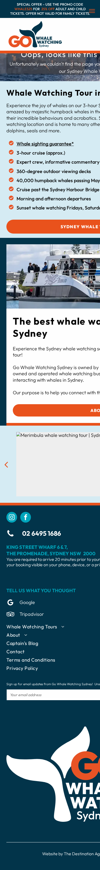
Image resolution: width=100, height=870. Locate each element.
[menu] (92, 11)
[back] (6, 464)
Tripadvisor (31, 614)
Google (27, 602)
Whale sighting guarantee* (45, 144)
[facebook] (25, 518)
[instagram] (11, 518)
